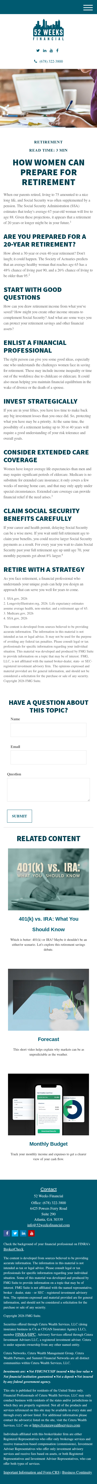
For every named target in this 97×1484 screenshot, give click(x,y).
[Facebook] (57, 50)
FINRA (21, 1334)
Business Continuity (77, 1472)
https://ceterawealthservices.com (56, 1425)
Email (15, 746)
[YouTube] (51, 50)
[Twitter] (38, 50)
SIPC (32, 1334)
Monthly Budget (48, 1144)
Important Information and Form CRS (32, 1472)
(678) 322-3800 (51, 61)
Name (15, 718)
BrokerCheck (14, 1249)
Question (14, 774)
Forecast (48, 1039)
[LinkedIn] (44, 50)
